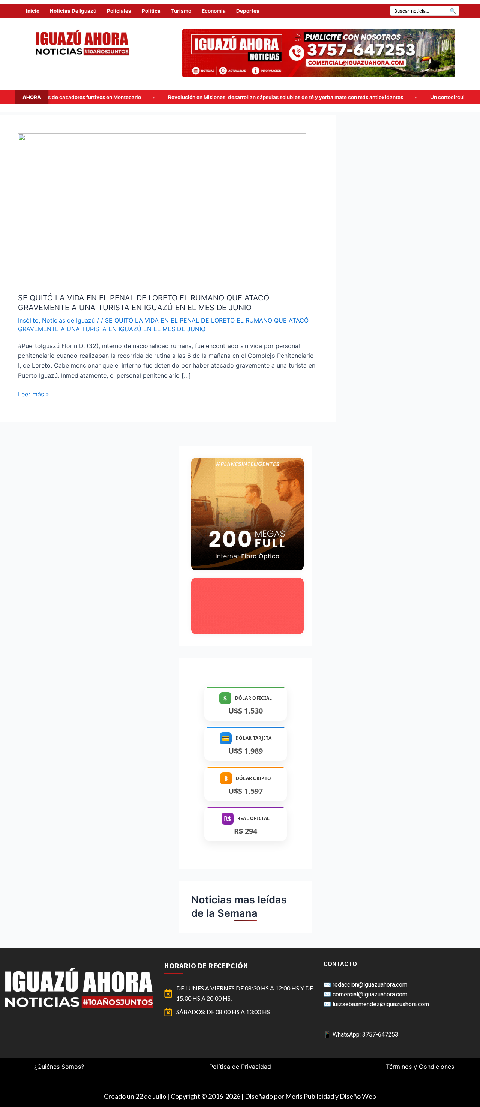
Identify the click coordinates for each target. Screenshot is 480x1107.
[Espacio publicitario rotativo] (318, 53)
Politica (151, 11)
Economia (214, 11)
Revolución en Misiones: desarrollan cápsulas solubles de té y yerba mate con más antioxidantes (222, 97)
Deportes (248, 11)
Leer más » (33, 393)
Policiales (119, 11)
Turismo (181, 11)
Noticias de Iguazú (73, 11)
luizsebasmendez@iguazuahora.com (381, 1004)
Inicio (32, 11)
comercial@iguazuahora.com (370, 994)
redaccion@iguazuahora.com (370, 984)
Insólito (28, 320)
